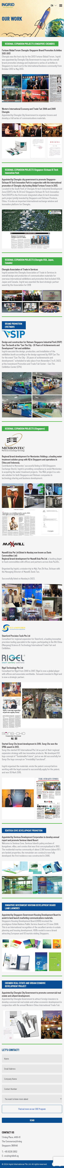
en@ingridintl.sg (11, 1155)
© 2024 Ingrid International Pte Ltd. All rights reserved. (24, 1164)
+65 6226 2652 (10, 1151)
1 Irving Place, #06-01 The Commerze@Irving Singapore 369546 (12, 1141)
